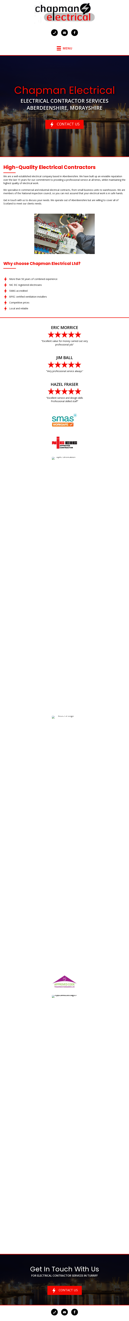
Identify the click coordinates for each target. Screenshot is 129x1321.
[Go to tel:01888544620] (54, 1312)
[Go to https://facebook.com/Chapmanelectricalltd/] (74, 32)
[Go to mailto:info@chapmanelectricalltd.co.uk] (64, 32)
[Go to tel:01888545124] (54, 32)
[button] (64, 124)
